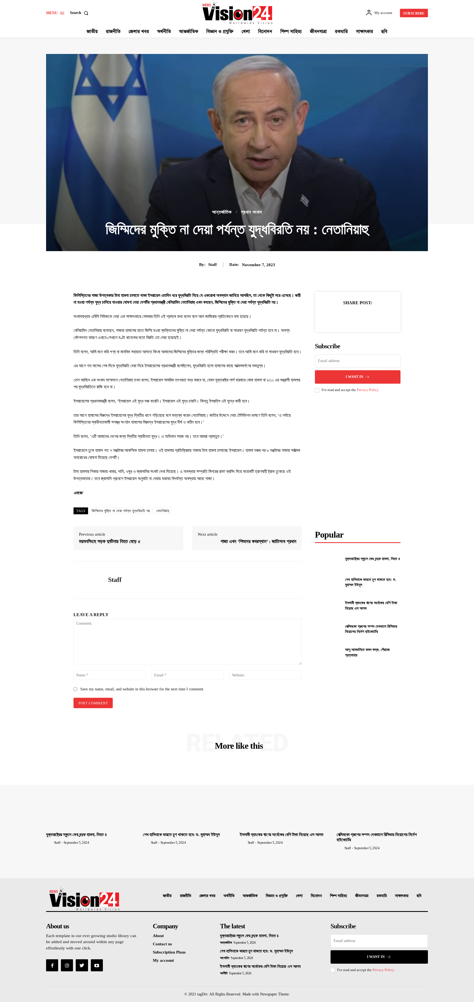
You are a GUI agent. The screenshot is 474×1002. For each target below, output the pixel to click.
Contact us (162, 944)
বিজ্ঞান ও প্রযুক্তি (277, 895)
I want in (354, 377)
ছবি (419, 895)
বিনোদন (316, 895)
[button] (80, 13)
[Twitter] (344, 316)
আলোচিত (224, 958)
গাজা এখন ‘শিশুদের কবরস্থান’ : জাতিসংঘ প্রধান (258, 541)
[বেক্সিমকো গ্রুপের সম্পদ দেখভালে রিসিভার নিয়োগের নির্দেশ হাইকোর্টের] (327, 629)
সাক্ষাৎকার (401, 895)
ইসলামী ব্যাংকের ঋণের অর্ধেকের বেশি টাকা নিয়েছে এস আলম (281, 834)
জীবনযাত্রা (361, 895)
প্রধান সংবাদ (251, 212)
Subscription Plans (169, 952)
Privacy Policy (367, 390)
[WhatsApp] (370, 316)
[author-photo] (49, 842)
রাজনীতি (185, 895)
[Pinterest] (357, 316)
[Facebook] (332, 316)
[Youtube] (97, 965)
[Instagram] (67, 965)
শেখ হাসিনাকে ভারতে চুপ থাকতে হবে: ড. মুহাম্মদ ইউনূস (181, 834)
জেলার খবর (207, 895)
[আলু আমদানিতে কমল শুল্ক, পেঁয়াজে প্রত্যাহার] (327, 652)
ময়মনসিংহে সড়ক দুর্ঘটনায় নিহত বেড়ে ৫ (109, 541)
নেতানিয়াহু (162, 511)
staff (212, 264)
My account (163, 960)
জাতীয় (167, 895)
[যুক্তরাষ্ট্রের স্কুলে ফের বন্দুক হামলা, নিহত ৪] (327, 559)
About (158, 936)
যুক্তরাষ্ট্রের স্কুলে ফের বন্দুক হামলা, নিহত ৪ (372, 559)
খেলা (299, 895)
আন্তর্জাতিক (222, 212)
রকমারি (382, 895)
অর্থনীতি (229, 895)
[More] (383, 316)
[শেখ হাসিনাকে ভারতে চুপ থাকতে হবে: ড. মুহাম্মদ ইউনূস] (327, 582)
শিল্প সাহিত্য (338, 895)
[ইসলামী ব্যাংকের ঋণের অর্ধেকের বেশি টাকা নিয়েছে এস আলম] (327, 606)
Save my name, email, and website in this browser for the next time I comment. (142, 689)
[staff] (87, 580)
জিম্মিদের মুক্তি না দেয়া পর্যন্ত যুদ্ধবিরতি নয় (121, 511)
